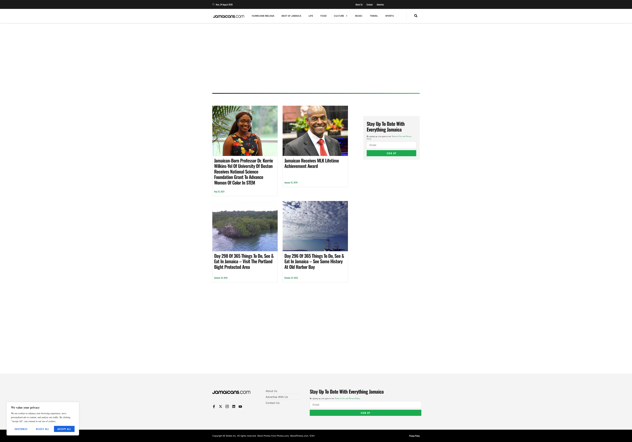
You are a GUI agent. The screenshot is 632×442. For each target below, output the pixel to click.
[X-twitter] (220, 406)
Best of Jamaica (291, 15)
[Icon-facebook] (214, 406)
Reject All (42, 429)
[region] (43, 418)
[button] (415, 16)
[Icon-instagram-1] (227, 406)
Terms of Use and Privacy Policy (347, 398)
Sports (389, 15)
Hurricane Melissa (263, 15)
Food (323, 15)
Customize (21, 429)
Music (358, 15)
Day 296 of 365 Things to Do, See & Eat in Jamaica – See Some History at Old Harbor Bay (314, 261)
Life (311, 15)
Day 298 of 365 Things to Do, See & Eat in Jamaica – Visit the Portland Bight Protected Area (244, 261)
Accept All (64, 429)
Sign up (391, 153)
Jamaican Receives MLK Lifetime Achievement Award (311, 163)
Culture (339, 15)
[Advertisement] (312, 65)
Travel (374, 15)
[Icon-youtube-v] (240, 406)
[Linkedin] (233, 406)
